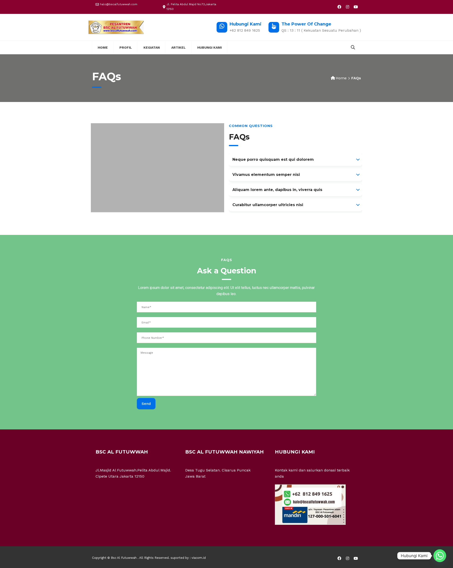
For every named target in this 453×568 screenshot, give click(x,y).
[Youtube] (356, 7)
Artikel (178, 47)
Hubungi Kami (209, 47)
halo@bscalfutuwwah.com (118, 4)
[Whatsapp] (439, 555)
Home (103, 47)
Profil (125, 47)
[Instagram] (347, 7)
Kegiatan (151, 47)
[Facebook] (339, 7)
